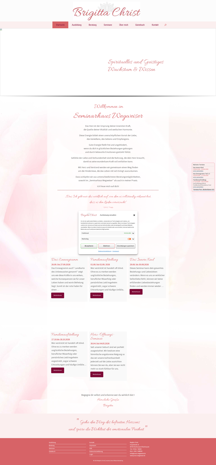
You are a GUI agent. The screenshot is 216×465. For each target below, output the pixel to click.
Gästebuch (140, 25)
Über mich (123, 25)
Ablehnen (106, 246)
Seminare (108, 25)
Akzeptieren (89, 246)
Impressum (115, 251)
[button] (134, 215)
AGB (90, 448)
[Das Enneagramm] (69, 247)
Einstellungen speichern (125, 246)
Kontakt (155, 25)
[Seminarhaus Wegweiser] (106, 11)
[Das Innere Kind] (147, 247)
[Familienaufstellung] (69, 322)
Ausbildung (76, 25)
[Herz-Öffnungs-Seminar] (108, 322)
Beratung (93, 25)
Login (91, 454)
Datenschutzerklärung (104, 251)
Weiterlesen (58, 295)
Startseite (60, 25)
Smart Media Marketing (117, 461)
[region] (108, 66)
